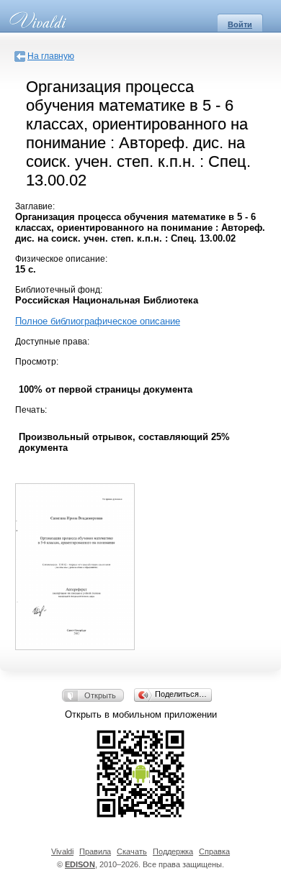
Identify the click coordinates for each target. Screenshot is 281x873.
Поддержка (173, 851)
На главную (50, 56)
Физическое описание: (61, 259)
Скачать (132, 851)
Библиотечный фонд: (58, 290)
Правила (95, 851)
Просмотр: (36, 362)
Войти (240, 24)
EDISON (80, 864)
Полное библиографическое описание (97, 321)
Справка (214, 851)
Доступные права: (52, 342)
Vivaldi (62, 851)
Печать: (31, 410)
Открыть (100, 695)
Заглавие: (35, 206)
